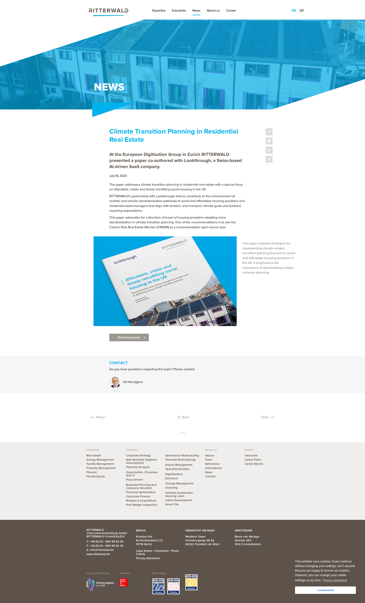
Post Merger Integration (141, 504)
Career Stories (254, 464)
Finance (91, 472)
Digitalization (174, 474)
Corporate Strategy (138, 455)
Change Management (179, 483)
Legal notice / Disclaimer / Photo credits (157, 552)
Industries (179, 11)
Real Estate (93, 455)
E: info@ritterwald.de (100, 550)
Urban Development (178, 500)
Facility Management (100, 464)
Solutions (171, 478)
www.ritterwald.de (98, 554)
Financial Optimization (141, 492)
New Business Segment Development (141, 461)
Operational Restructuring (182, 455)
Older (265, 417)
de (302, 11)
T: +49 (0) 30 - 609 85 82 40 (105, 541)
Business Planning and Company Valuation (141, 486)
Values (209, 455)
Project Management (178, 465)
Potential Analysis (138, 467)
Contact (210, 476)
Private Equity (95, 476)
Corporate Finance (138, 496)
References (212, 464)
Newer (101, 417)
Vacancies (251, 455)
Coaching (171, 487)
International (213, 468)
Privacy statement (148, 558)
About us (213, 11)
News (196, 11)
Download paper (129, 337)
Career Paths (253, 459)
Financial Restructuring (180, 459)
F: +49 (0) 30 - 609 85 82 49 (105, 545)
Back (185, 417)
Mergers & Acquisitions (141, 500)
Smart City (172, 504)
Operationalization (177, 469)
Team (208, 459)
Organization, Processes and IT (142, 474)
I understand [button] (325, 590)
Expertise (158, 11)
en (294, 11)
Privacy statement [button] (335, 580)
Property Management (101, 468)
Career (231, 11)
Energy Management (100, 459)
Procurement (134, 479)
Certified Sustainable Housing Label (179, 494)
